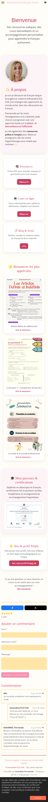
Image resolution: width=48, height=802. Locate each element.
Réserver (24, 214)
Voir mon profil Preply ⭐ (24, 563)
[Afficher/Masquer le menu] (3, 2)
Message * (6, 654)
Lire (24, 246)
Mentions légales (12, 760)
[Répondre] (43, 693)
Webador (33, 775)
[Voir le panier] (45, 2)
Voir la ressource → (24, 330)
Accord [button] (38, 798)
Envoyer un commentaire (15, 675)
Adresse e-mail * (9, 641)
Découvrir (24, 182)
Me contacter (24, 589)
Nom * (4, 629)
